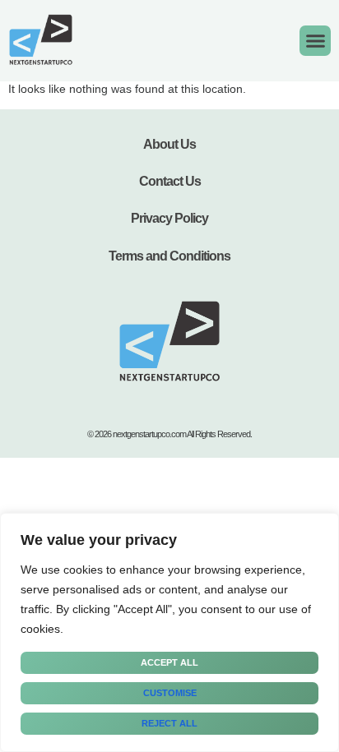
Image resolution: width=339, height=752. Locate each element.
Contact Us (170, 181)
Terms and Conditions (169, 256)
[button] (315, 41)
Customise (170, 693)
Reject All (169, 723)
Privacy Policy (169, 218)
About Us (169, 144)
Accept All (169, 662)
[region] (169, 632)
